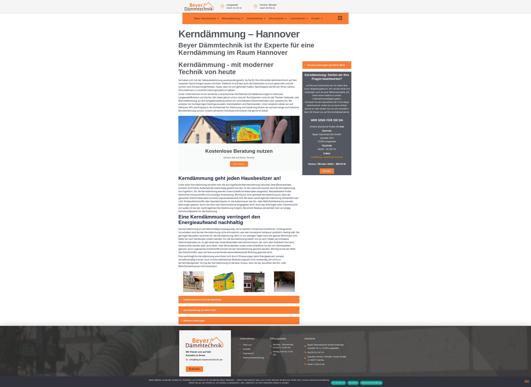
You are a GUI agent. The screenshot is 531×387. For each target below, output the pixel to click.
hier (342, 126)
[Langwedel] (222, 6)
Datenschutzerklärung (371, 383)
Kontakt (315, 18)
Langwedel (232, 4)
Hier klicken (239, 164)
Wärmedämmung (231, 18)
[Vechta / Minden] (255, 6)
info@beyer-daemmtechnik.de (327, 157)
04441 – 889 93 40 (336, 163)
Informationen (276, 18)
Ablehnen (353, 383)
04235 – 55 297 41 (327, 149)
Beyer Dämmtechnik (205, 18)
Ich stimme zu (338, 383)
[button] (181, 282)
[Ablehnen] (527, 381)
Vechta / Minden (268, 4)
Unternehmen (297, 18)
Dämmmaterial (254, 18)
